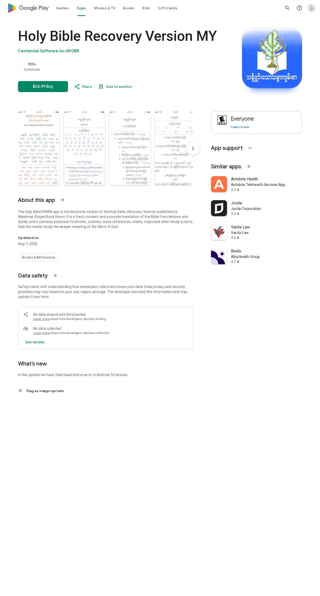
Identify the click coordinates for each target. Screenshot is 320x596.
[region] (118, 66)
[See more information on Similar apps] (248, 166)
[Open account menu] (312, 8)
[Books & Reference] (39, 257)
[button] (39, 148)
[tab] (62, 8)
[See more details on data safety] (35, 342)
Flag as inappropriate (41, 391)
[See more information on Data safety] (55, 275)
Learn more (41, 319)
